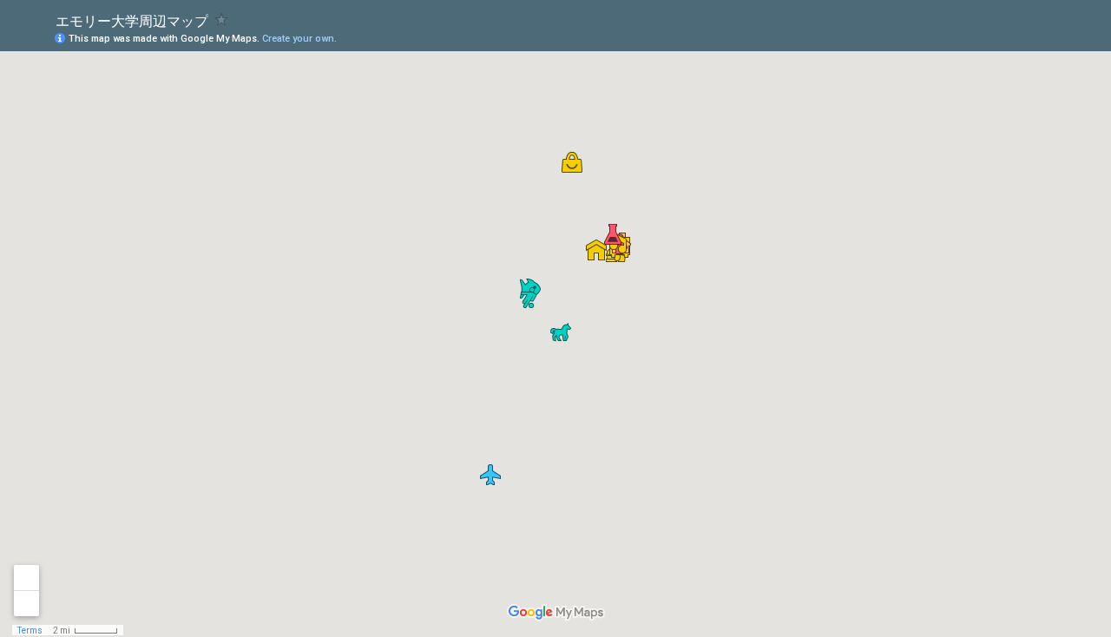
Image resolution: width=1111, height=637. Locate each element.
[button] (528, 298)
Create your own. (299, 38)
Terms (30, 630)
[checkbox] (222, 20)
